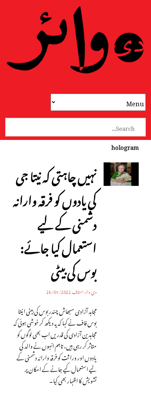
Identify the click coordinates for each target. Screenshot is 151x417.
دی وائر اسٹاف (84, 290)
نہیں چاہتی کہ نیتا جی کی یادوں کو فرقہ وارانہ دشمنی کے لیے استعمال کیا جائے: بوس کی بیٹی (55, 221)
